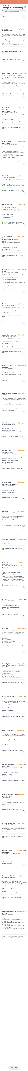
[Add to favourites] (24, 16)
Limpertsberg (6, 937)
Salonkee (4, 936)
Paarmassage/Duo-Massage (18, 937)
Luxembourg (19, 936)
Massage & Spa (11, 936)
